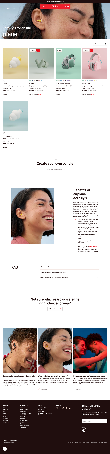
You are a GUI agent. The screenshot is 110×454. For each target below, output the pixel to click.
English (4, 440)
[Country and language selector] (66, 6)
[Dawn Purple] (68, 81)
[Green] (30, 81)
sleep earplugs (93, 246)
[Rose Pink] (63, 81)
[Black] (37, 81)
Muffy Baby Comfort (63, 84)
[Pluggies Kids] (15, 116)
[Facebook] (60, 408)
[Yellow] (94, 81)
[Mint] (90, 81)
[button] (63, 1)
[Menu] (41, 6)
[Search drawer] (44, 7)
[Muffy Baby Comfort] (68, 63)
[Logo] (55, 6)
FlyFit (5, 84)
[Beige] (35, 81)
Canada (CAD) (12, 440)
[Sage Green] (57, 81)
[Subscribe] (105, 421)
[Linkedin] (70, 408)
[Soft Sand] (59, 81)
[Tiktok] (63, 408)
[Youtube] (66, 408)
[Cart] (68, 7)
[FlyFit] (15, 63)
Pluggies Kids (7, 136)
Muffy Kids (86, 84)
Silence (31, 84)
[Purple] (92, 81)
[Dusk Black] (66, 81)
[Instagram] (57, 408)
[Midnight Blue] (32, 81)
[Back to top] (5, 449)
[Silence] (41, 63)
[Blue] (41, 81)
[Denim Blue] (61, 81)
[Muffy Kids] (94, 63)
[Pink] (39, 81)
